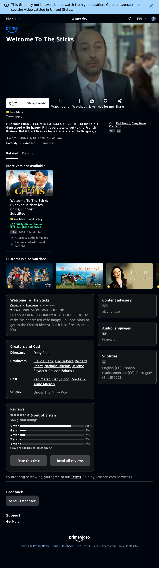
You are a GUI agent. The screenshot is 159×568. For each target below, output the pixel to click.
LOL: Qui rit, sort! (29, 276)
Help (78, 545)
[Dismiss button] (151, 6)
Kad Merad (123, 123)
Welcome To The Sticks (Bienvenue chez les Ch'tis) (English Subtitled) (29, 183)
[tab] (12, 153)
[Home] (79, 18)
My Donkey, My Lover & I (79, 276)
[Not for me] (105, 101)
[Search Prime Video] (130, 19)
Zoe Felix (115, 126)
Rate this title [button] (29, 460)
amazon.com (125, 4)
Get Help (13, 521)
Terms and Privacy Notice (35, 545)
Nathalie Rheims (57, 366)
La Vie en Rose (129, 276)
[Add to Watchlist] (79, 101)
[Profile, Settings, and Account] (153, 19)
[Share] (120, 101)
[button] (31, 447)
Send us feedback (63, 545)
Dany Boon (139, 123)
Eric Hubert (64, 361)
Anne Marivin (44, 384)
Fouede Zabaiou (61, 371)
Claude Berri (43, 361)
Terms (76, 477)
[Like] (92, 101)
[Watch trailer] (61, 101)
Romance (28, 143)
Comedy (12, 143)
